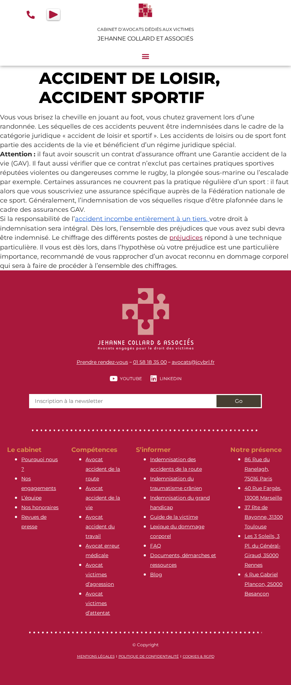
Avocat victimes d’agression (100, 574)
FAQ (155, 546)
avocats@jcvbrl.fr (193, 362)
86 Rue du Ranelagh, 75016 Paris (258, 469)
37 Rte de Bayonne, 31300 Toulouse (264, 517)
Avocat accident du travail (100, 526)
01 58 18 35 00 (150, 362)
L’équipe (31, 498)
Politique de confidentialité (149, 656)
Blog (156, 574)
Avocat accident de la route (103, 469)
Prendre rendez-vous (102, 362)
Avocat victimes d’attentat (98, 603)
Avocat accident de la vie (103, 498)
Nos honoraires (40, 507)
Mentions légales (96, 656)
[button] (146, 56)
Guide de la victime (174, 517)
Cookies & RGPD (198, 656)
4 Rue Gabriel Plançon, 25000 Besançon (263, 584)
